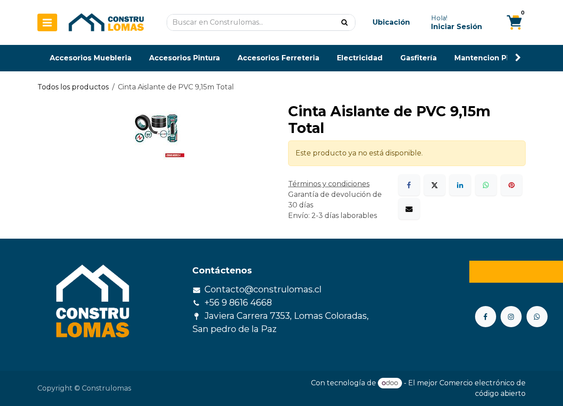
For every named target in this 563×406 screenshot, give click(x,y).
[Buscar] (344, 22)
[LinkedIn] (460, 185)
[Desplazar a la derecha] (518, 58)
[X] (434, 185)
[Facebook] (409, 185)
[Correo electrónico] (409, 208)
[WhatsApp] (486, 185)
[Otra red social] (537, 316)
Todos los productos (73, 87)
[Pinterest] (511, 185)
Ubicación (391, 22)
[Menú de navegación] (47, 22)
